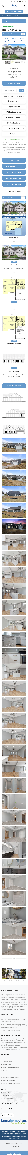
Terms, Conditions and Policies (11, 1067)
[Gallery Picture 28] (14, 834)
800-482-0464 (15, 191)
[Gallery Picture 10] (14, 542)
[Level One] (14, 287)
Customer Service (8, 1061)
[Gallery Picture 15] (14, 623)
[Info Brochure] (14, 218)
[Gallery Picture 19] (14, 688)
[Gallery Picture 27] (14, 817)
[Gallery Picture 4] (14, 445)
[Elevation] (14, 52)
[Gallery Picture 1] (14, 397)
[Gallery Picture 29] (14, 850)
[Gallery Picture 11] (14, 558)
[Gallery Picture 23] (14, 753)
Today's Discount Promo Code (11, 1077)
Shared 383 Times (15, 178)
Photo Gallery (15, 184)
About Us (5, 1071)
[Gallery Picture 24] (14, 769)
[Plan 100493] (14, 974)
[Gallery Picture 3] (14, 429)
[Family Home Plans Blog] (25, 1)
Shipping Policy (7, 1064)
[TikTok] (22, 1)
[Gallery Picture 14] (14, 607)
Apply (21, 90)
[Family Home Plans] (14, 6)
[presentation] (3, 974)
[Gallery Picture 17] (14, 656)
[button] (4, 980)
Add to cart (14, 83)
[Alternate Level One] (14, 325)
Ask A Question (14, 172)
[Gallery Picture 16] (14, 639)
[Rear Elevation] (14, 358)
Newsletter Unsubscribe (9, 1080)
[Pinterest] (11, 1)
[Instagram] (17, 1)
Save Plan (14, 160)
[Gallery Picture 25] (14, 785)
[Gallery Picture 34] (14, 931)
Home (2, 15)
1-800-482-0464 (8, 1098)
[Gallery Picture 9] (14, 526)
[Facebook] (14, 1)
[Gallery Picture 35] (14, 947)
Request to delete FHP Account (11, 1084)
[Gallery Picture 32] (14, 898)
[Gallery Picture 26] (14, 801)
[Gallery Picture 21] (14, 720)
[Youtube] (20, 1)
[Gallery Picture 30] (14, 866)
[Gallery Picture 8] (14, 510)
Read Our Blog (6, 1074)
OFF (18, 66)
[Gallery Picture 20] (14, 704)
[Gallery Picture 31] (14, 882)
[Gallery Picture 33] (14, 915)
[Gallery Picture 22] (14, 736)
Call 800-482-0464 (14, 11)
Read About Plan (15, 166)
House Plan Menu (8, 34)
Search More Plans (15, 21)
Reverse (14, 261)
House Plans (9, 15)
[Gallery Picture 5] (14, 461)
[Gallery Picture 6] (14, 478)
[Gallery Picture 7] (14, 494)
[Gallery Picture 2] (14, 413)
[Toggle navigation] (23, 34)
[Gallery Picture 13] (14, 591)
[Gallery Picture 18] (14, 672)
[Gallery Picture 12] (14, 575)
